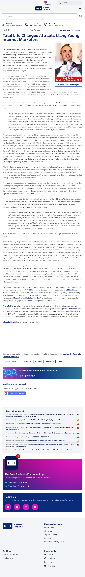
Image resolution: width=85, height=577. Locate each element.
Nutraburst (73, 309)
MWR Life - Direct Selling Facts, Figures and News (46, 424)
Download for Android (18, 486)
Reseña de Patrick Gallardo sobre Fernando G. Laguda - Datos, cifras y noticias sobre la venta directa (40, 449)
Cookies (47, 538)
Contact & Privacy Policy (54, 541)
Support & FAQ (50, 534)
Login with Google (17, 393)
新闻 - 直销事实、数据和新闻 (31, 414)
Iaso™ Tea (56, 311)
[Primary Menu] (80, 8)
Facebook (27, 362)
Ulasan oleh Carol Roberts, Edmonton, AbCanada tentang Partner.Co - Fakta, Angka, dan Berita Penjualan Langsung (39, 419)
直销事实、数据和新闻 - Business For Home (47, 440)
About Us (48, 531)
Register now (28, 376)
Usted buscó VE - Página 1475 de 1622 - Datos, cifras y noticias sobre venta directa (40, 432)
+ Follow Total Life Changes (70, 31)
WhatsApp (50, 362)
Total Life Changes (9, 306)
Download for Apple (17, 482)
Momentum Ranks (10, 554)
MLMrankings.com (73, 290)
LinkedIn (38, 362)
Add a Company (50, 527)
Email (60, 362)
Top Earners (8, 558)
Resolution (18, 298)
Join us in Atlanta (9, 322)
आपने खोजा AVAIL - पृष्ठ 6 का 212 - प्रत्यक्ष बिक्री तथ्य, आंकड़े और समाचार (42, 427)
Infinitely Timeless (33, 298)
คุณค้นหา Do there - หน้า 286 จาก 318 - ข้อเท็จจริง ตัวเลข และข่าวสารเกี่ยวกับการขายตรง (49, 437)
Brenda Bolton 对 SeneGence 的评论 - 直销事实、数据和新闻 (47, 444)
